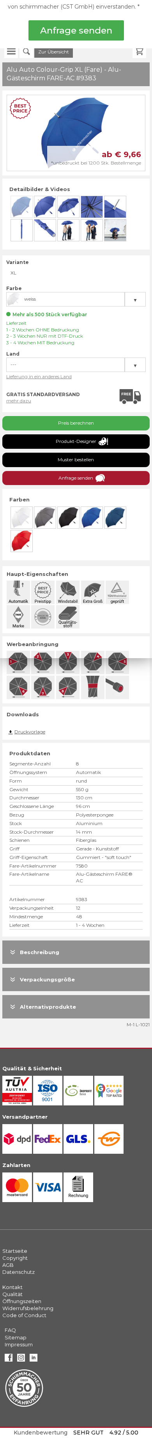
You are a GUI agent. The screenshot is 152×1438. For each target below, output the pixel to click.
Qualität (12, 1294)
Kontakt (12, 1287)
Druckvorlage (29, 732)
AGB (8, 1265)
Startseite (14, 1251)
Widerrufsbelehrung (27, 1308)
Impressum (19, 1344)
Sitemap (16, 1337)
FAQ (10, 1330)
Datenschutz (18, 1272)
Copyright (15, 1258)
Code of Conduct (24, 1315)
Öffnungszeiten (21, 1301)
